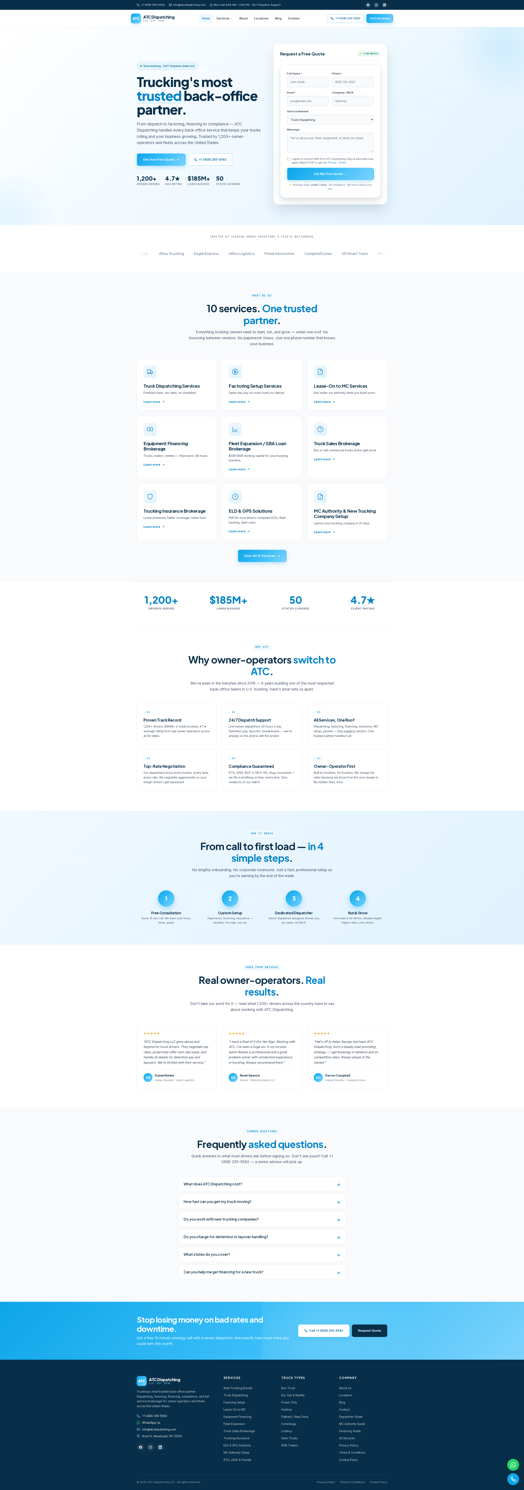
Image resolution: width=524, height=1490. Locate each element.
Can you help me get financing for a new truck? (223, 1272)
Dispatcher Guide (351, 1416)
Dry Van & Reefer (293, 1395)
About (243, 18)
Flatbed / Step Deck (294, 1416)
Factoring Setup (234, 1402)
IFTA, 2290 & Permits (237, 1460)
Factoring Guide (350, 1431)
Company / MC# (342, 92)
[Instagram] (376, 5)
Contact (294, 18)
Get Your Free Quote (158, 159)
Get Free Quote (379, 18)
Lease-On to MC (235, 1409)
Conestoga (288, 1424)
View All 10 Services (259, 556)
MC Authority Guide (352, 1424)
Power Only (289, 1402)
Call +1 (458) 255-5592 (326, 1330)
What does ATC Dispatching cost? (213, 1184)
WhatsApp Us (151, 1422)
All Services (347, 1438)
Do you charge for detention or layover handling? (226, 1236)
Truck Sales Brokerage (239, 1431)
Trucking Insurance (236, 1438)
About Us (345, 1388)
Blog (278, 18)
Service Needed (297, 111)
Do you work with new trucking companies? (221, 1219)
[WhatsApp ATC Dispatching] (513, 1465)
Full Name (294, 73)
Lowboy (286, 1431)
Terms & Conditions (352, 1452)
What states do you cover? (207, 1254)
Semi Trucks (289, 1438)
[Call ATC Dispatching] (513, 1479)
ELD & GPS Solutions (237, 1445)
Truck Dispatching (236, 1395)
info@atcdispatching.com (189, 4)
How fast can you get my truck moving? (217, 1201)
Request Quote (369, 1330)
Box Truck (288, 1388)
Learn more (151, 401)
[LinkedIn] (384, 5)
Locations (261, 18)
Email (291, 92)
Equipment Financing (237, 1416)
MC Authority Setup (237, 1452)
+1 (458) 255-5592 (153, 4)
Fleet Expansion (234, 1424)
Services (223, 18)
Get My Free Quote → (330, 174)
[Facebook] (368, 5)
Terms (342, 162)
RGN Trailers (289, 1445)
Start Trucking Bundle (238, 1388)
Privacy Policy (348, 1445)
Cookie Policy (348, 1460)
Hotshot (286, 1409)
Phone (337, 73)
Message (293, 129)
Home (206, 18)
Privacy (332, 162)
